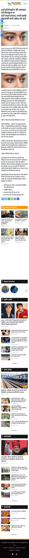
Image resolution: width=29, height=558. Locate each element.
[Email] (1, 29)
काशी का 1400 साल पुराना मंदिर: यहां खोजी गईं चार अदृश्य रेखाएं (19, 415)
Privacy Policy (12, 548)
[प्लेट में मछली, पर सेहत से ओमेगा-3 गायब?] (21, 214)
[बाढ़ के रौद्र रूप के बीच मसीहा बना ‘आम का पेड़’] (5, 357)
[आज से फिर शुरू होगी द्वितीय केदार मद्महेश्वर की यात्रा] (5, 494)
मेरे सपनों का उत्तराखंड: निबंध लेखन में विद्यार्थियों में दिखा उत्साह (18, 486)
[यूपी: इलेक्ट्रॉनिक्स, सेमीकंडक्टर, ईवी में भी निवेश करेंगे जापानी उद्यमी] (5, 408)
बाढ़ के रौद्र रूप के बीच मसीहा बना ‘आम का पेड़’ (18, 355)
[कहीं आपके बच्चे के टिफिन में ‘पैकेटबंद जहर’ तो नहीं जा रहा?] (21, 232)
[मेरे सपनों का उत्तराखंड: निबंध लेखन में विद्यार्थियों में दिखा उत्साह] (5, 487)
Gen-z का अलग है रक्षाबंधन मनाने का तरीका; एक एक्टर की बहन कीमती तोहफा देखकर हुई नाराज (13, 322)
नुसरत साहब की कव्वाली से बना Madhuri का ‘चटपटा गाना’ (19, 331)
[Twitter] (1, 22)
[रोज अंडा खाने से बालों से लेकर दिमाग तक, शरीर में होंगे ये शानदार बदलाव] (7, 232)
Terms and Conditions (21, 548)
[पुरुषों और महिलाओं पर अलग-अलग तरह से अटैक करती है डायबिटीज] (7, 214)
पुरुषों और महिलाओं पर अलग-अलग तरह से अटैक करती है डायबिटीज (7, 222)
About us (5, 548)
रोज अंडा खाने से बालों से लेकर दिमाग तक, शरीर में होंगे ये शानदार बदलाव (7, 239)
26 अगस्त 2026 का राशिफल (18, 518)
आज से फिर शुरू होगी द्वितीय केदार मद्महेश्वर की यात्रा (18, 493)
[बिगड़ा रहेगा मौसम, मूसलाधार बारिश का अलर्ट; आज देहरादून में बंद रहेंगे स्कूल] (5, 470)
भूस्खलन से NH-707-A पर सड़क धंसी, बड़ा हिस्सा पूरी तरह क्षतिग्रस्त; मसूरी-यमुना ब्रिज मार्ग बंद (19, 477)
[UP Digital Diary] (14, 3)
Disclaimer (11, 550)
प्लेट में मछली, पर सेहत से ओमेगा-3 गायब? (21, 220)
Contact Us (17, 550)
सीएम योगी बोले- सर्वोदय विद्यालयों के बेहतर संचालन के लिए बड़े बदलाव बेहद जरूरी (18, 400)
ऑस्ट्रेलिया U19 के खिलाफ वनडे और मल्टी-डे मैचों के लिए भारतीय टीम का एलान (19, 348)
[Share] (1, 35)
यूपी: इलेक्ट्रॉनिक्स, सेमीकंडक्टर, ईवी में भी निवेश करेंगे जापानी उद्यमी (18, 407)
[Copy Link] (1, 32)
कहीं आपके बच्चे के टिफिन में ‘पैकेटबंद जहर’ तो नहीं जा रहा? (20, 238)
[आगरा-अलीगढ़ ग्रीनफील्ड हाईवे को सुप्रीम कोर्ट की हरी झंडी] (5, 424)
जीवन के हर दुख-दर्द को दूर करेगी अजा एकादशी (18, 526)
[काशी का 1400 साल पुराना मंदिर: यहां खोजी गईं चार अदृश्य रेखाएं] (5, 416)
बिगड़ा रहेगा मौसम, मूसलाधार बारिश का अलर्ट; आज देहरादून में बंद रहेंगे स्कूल (19, 469)
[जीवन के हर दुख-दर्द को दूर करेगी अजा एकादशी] (5, 528)
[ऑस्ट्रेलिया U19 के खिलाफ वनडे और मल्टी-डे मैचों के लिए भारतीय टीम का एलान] (5, 349)
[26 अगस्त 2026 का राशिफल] (5, 521)
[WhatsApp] (1, 26)
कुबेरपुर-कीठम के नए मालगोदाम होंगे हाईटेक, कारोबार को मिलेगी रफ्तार (14, 391)
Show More (14, 363)
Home (14, 545)
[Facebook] (1, 19)
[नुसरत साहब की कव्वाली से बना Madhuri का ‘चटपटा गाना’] (5, 333)
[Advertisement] (14, 262)
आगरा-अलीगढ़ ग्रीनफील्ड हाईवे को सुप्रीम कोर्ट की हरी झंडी (19, 422)
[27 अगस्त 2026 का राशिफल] (5, 514)
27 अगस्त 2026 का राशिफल (18, 511)
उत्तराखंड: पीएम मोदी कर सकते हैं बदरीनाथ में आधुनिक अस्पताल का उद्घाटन (12, 459)
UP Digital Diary (5, 25)
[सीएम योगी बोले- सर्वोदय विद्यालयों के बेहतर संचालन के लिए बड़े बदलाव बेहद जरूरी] (5, 401)
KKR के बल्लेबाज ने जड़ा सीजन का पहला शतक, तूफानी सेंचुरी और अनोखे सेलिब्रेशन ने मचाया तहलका (19, 340)
